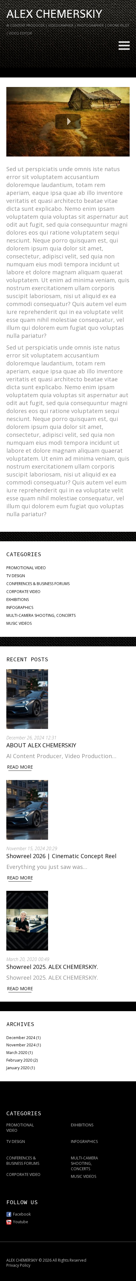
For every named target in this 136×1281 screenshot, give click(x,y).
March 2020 (16, 1052)
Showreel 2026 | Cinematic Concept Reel (61, 856)
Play (68, 122)
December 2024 (20, 1037)
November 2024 (20, 1045)
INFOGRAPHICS (19, 607)
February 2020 (19, 1060)
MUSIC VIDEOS (19, 623)
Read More (20, 767)
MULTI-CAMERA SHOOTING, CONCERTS (41, 615)
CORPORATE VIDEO (23, 591)
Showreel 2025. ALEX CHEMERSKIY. (53, 967)
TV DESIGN (15, 575)
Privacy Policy (18, 1265)
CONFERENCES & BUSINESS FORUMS (38, 583)
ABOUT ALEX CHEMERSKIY (41, 745)
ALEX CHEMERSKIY (54, 14)
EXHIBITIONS (17, 599)
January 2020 (17, 1068)
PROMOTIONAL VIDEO (26, 567)
